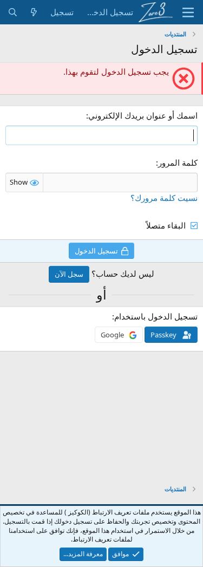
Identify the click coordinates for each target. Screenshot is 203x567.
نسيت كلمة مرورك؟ (164, 197)
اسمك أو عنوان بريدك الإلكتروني (143, 115)
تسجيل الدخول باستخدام (156, 316)
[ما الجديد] (33, 12)
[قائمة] (188, 12)
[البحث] (12, 12)
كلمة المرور (178, 162)
